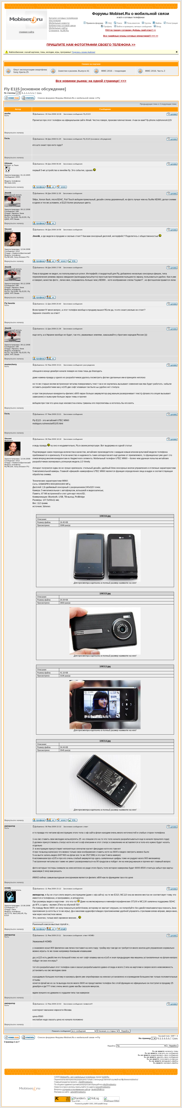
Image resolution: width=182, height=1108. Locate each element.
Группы (147, 23)
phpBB (85, 1104)
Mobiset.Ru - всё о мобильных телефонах (77, 1077)
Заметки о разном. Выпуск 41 (73, 71)
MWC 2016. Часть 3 (155, 71)
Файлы (159, 23)
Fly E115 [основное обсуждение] (35, 89)
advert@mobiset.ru (78, 1092)
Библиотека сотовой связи (62, 25)
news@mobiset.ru (102, 1087)
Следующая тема (168, 104)
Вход (158, 26)
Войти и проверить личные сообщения (134, 26)
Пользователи (133, 23)
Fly (98, 98)
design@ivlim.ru (97, 1089)
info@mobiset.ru (109, 1084)
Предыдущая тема (148, 104)
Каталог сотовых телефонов (63, 18)
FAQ (110, 23)
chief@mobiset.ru (85, 1082)
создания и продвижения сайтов (76, 1089)
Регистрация (172, 23)
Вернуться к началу (14, 133)
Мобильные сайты (58, 28)
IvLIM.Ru (64, 30)
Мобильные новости (59, 23)
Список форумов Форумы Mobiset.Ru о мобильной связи (66, 98)
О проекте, (54, 30)
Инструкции (55, 20)
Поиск (119, 23)
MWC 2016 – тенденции (113, 71)
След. (39, 93)
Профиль (108, 26)
